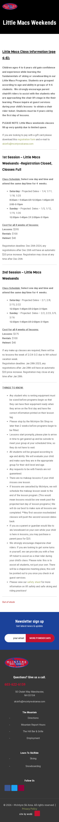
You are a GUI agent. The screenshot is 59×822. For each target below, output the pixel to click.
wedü (29, 814)
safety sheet (34, 582)
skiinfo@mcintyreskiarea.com (17, 143)
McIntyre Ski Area (23, 805)
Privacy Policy (29, 808)
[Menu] (55, 6)
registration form (26, 139)
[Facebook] (8, 788)
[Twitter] (14, 788)
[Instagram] (21, 788)
